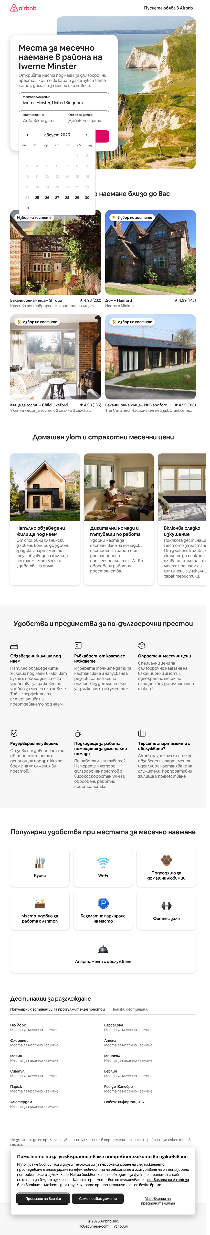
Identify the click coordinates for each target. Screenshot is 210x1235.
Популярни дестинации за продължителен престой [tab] (57, 1009)
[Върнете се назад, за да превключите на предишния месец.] (27, 135)
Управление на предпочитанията (158, 1201)
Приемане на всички (43, 1198)
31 (27, 208)
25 (37, 197)
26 (47, 197)
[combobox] (64, 103)
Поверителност (94, 1226)
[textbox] (41, 120)
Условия (120, 1226)
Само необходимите (98, 1198)
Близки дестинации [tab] (130, 1009)
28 (67, 197)
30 (87, 197)
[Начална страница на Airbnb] (23, 8)
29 (77, 197)
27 (57, 197)
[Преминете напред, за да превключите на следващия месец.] (86, 135)
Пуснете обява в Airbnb (168, 8)
